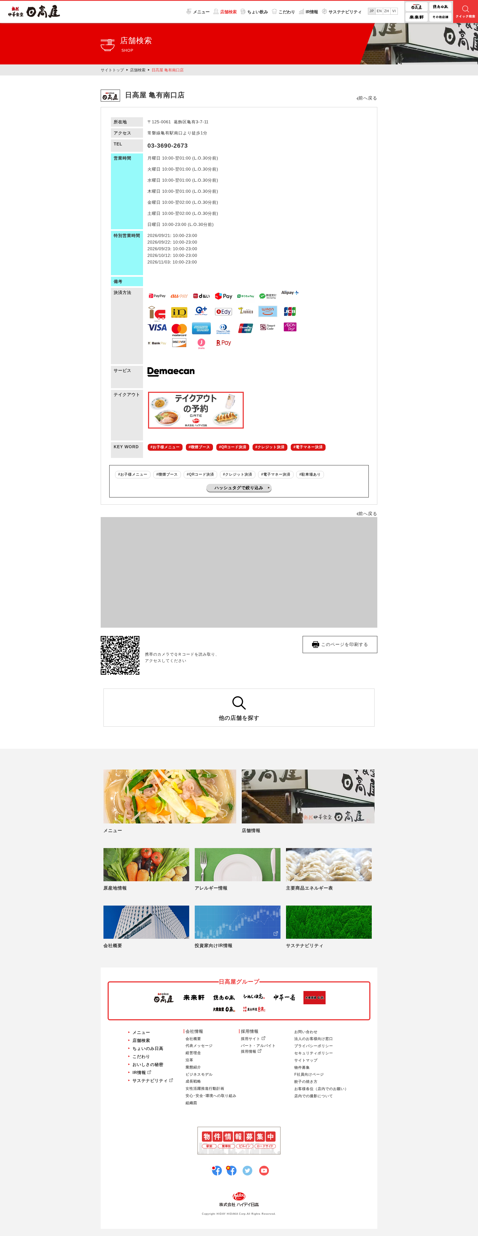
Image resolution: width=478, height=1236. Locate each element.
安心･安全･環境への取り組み (211, 1096)
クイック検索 (465, 12)
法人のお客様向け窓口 (313, 1039)
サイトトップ (112, 70)
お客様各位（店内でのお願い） (321, 1089)
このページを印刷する (344, 644)
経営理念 (193, 1053)
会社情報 (194, 1031)
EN (379, 11)
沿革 (189, 1060)
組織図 (191, 1103)
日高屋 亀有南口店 (168, 70)
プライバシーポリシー (313, 1046)
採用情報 (250, 1031)
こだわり (287, 11)
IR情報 (312, 11)
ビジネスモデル (199, 1074)
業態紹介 (193, 1067)
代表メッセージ (199, 1046)
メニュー (201, 11)
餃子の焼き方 (306, 1081)
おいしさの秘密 (148, 1064)
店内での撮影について (313, 1096)
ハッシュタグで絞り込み (239, 487)
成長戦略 (193, 1081)
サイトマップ (306, 1060)
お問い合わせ (306, 1032)
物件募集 (302, 1067)
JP (372, 11)
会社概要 (193, 1039)
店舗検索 (228, 11)
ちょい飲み (257, 11)
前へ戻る (367, 98)
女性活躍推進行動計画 (205, 1088)
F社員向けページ (309, 1074)
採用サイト (250, 1039)
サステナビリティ (345, 11)
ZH (386, 11)
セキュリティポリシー (313, 1053)
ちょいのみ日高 (148, 1048)
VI (394, 11)
